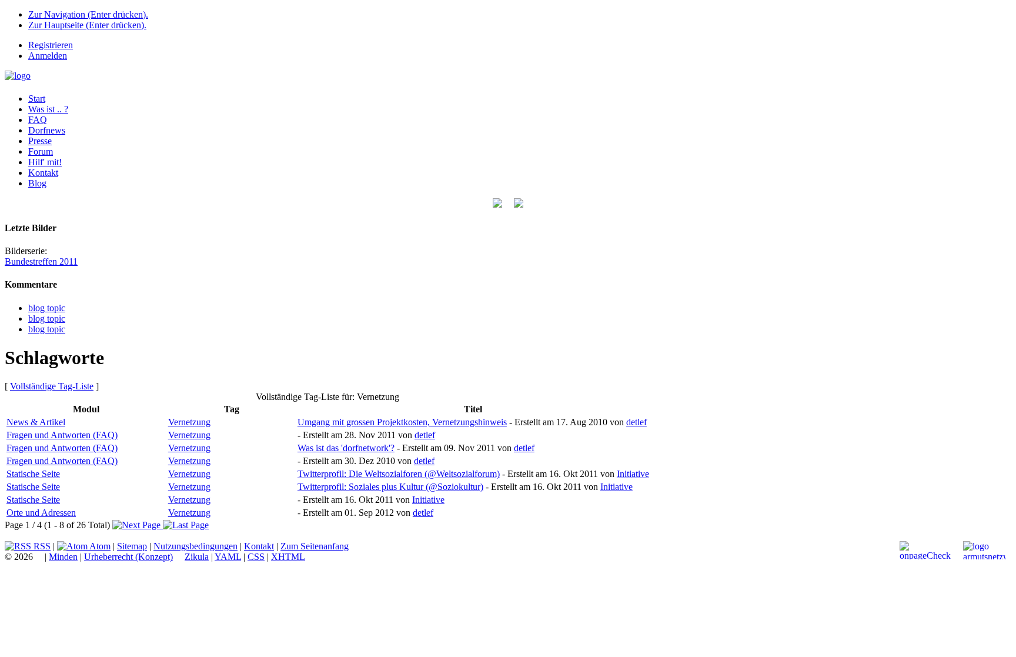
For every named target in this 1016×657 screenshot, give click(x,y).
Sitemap (132, 546)
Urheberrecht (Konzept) (128, 557)
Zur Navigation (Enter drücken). (88, 14)
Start (36, 99)
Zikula (197, 557)
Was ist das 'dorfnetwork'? (346, 448)
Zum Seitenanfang (314, 546)
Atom (99, 546)
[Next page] (137, 525)
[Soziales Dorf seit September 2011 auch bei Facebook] (518, 204)
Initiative (633, 474)
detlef (636, 422)
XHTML (288, 557)
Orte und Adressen (41, 513)
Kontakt (43, 173)
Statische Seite (33, 474)
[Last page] (186, 525)
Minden (63, 557)
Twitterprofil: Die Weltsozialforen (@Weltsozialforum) (399, 474)
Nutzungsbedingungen (195, 546)
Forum (40, 151)
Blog (37, 183)
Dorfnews (46, 130)
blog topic (46, 308)
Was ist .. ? (48, 109)
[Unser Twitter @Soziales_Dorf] (497, 204)
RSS (41, 546)
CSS (256, 557)
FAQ (37, 120)
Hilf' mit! (45, 162)
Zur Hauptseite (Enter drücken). (87, 25)
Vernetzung (189, 422)
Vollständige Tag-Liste (51, 386)
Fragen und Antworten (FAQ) (62, 435)
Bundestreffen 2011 (41, 261)
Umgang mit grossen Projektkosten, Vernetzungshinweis (402, 422)
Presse (40, 141)
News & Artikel (35, 422)
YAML (228, 557)
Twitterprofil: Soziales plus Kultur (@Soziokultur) (390, 487)
